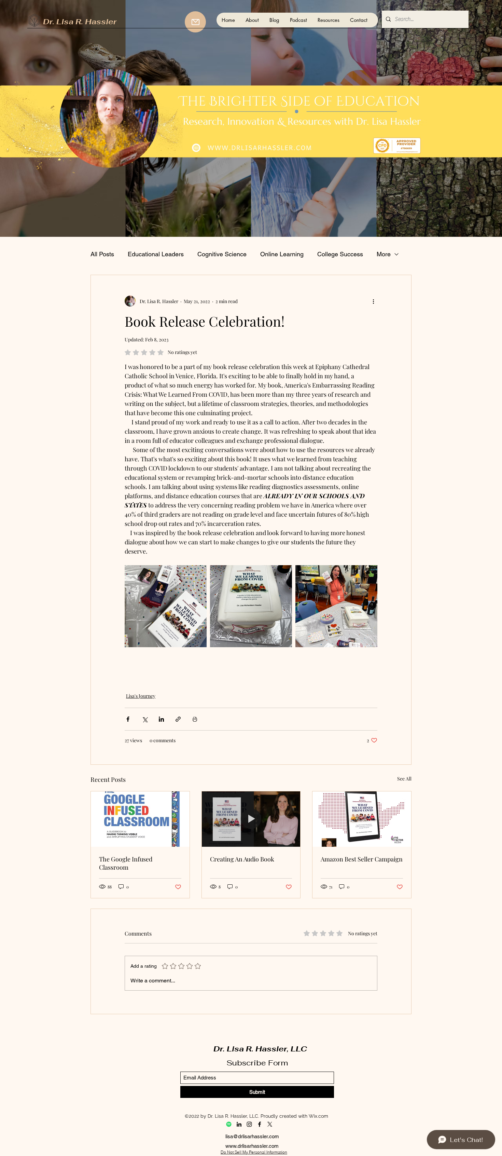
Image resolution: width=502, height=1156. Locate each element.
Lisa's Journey (140, 696)
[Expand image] (166, 606)
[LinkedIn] (239, 1124)
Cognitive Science (222, 254)
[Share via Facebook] (128, 719)
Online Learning (282, 254)
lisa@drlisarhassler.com (252, 1136)
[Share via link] (178, 719)
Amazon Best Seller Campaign (362, 859)
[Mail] (195, 21)
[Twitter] (269, 1124)
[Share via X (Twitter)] (144, 719)
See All (404, 778)
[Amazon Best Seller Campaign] (361, 819)
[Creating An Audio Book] (251, 819)
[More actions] (373, 301)
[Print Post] (195, 719)
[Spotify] (228, 1124)
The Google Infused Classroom (125, 863)
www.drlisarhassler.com (252, 1146)
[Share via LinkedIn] (161, 719)
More (384, 254)
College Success (340, 254)
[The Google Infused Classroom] (140, 819)
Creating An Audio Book (242, 859)
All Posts (102, 254)
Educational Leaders (156, 254)
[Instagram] (249, 1124)
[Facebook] (259, 1124)
